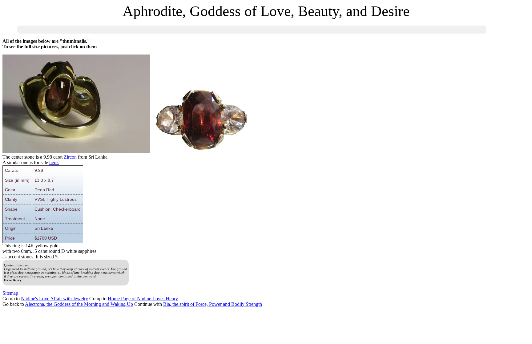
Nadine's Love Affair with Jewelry (54, 298)
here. (54, 162)
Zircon (70, 157)
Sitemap (10, 293)
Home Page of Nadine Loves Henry (143, 298)
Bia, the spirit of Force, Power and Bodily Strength (212, 304)
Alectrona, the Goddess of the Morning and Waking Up (79, 304)
